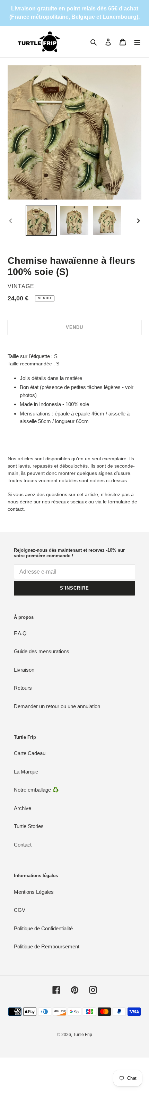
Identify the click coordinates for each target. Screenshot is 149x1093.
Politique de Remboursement (46, 946)
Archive (22, 808)
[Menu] (137, 41)
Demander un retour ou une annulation (57, 706)
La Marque (26, 772)
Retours (23, 688)
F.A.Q (20, 633)
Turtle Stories (29, 826)
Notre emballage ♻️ (36, 790)
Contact (23, 845)
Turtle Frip (82, 1034)
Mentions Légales (34, 892)
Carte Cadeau (29, 753)
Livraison (24, 670)
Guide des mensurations (41, 651)
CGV (19, 910)
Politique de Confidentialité (43, 928)
